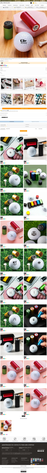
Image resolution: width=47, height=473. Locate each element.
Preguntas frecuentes (5, 463)
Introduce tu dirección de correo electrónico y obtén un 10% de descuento (7, 447)
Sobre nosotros (4, 459)
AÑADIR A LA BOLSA (24, 108)
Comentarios (12, 121)
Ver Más (23, 416)
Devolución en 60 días (14, 461)
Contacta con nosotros (5, 460)
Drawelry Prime (23, 459)
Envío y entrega (13, 459)
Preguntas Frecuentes (35, 121)
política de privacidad (17, 453)
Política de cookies (4, 464)
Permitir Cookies (23, 471)
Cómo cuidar (13, 462)
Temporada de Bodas (24, 62)
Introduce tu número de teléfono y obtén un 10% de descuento (25, 447)
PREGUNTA (27, 126)
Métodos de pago (13, 460)
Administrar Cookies (23, 469)
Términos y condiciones (5, 462)
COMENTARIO (27, 124)
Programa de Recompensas (25, 460)
